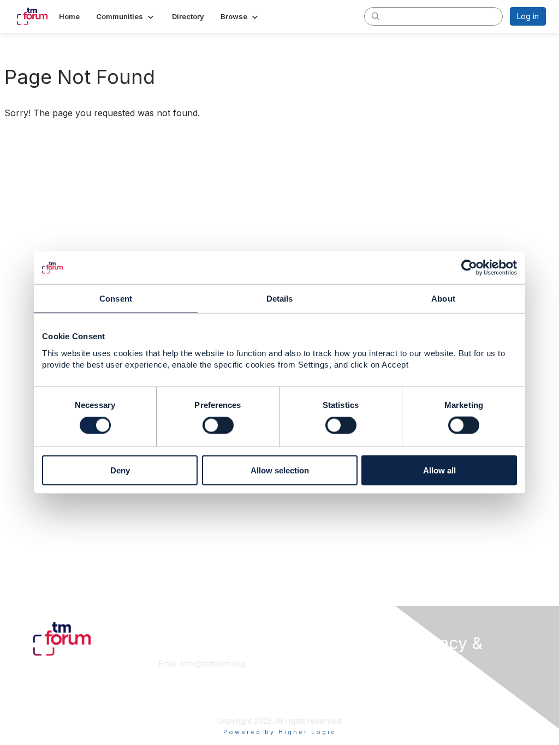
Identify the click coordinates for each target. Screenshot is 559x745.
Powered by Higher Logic (279, 732)
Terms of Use (433, 694)
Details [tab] (279, 298)
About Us (425, 683)
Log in (528, 16)
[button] (126, 16)
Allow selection (280, 469)
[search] (375, 16)
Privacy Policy (434, 704)
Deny (120, 469)
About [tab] (443, 298)
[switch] (218, 425)
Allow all (439, 469)
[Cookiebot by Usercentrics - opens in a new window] (469, 268)
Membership (306, 663)
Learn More (304, 674)
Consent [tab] (115, 298)
